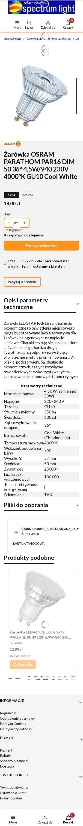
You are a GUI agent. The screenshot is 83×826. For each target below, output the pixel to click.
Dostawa (7, 766)
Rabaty (5, 755)
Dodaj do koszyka (41, 245)
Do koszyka (23, 664)
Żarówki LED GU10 (59, 38)
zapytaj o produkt (22, 282)
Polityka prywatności (16, 729)
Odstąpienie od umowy (17, 718)
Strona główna (12, 38)
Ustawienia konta (13, 793)
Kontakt (6, 750)
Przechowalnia (11, 798)
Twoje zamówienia (14, 787)
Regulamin (8, 713)
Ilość (7, 214)
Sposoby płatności (14, 761)
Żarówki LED (34, 38)
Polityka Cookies (13, 724)
